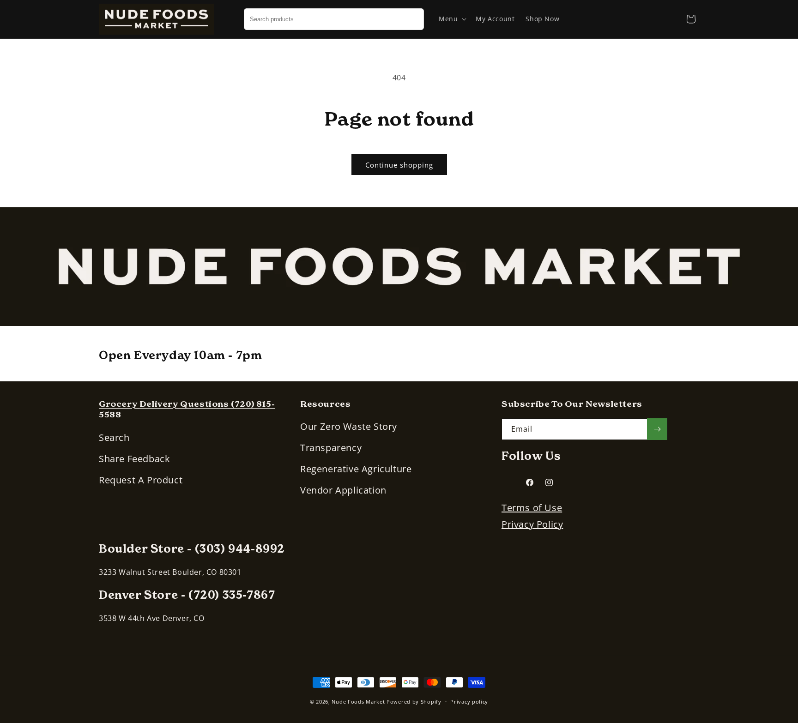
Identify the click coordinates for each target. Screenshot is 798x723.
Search (114, 437)
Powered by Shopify (414, 701)
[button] (451, 19)
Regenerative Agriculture (355, 469)
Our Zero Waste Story (348, 426)
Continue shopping (399, 164)
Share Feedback (134, 458)
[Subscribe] (657, 429)
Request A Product (140, 480)
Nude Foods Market (358, 701)
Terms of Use (532, 507)
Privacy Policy (532, 524)
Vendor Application (343, 490)
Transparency (331, 447)
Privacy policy (469, 701)
